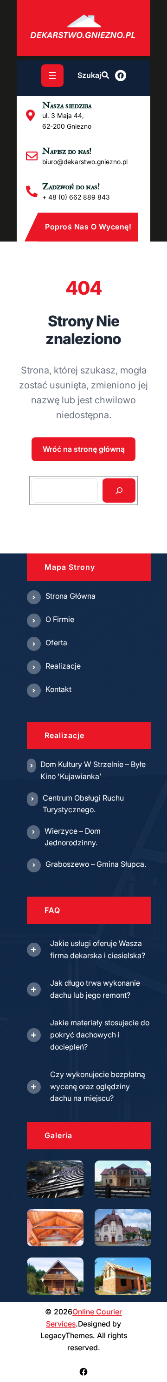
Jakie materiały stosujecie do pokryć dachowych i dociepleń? (99, 1034)
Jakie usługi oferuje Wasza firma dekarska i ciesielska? (97, 949)
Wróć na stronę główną (84, 449)
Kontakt (58, 689)
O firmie (59, 619)
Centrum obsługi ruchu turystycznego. (83, 804)
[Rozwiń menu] (52, 75)
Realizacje (63, 665)
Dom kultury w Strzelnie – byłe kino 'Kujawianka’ (93, 770)
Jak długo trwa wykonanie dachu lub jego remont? (95, 989)
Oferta (56, 642)
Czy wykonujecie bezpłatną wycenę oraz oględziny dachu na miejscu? (97, 1086)
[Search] (119, 490)
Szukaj (89, 75)
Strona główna (70, 596)
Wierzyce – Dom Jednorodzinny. (73, 837)
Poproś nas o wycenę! (88, 226)
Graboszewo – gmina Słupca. (95, 864)
